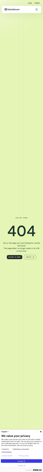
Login (30, 3)
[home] (12, 9)
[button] (37, 2)
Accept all (21, 461)
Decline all (21, 465)
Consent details (6, 456)
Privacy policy (24, 456)
